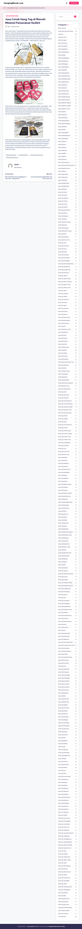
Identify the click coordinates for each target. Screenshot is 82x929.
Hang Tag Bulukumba (63, 186)
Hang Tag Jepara (62, 302)
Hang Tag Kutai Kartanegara (65, 383)
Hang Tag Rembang (63, 693)
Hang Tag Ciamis (62, 192)
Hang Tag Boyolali (63, 177)
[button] (74, 3)
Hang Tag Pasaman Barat (65, 621)
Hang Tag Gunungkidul (64, 260)
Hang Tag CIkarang (63, 198)
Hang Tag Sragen (62, 782)
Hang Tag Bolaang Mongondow (66, 165)
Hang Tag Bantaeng (63, 82)
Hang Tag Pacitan (63, 576)
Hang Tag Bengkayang (64, 135)
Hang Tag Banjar (62, 70)
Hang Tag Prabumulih (63, 669)
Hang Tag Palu (62, 597)
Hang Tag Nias (62, 564)
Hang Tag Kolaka (62, 353)
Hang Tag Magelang (63, 463)
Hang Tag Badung (62, 49)
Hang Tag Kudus (62, 368)
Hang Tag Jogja (62, 305)
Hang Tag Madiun (62, 457)
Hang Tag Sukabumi (63, 788)
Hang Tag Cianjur (62, 195)
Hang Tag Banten (62, 85)
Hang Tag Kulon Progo (64, 371)
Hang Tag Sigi (61, 746)
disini (24, 108)
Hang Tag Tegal (62, 863)
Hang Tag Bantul (62, 88)
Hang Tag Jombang (63, 308)
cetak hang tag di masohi (11, 155)
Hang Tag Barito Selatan (64, 102)
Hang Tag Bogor (62, 159)
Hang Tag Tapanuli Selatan (65, 842)
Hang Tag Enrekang (63, 237)
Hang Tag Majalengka (63, 472)
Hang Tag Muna (62, 550)
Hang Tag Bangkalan (63, 67)
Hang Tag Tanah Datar (64, 824)
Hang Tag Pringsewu (63, 672)
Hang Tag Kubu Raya (63, 365)
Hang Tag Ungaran (63, 892)
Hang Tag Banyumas (63, 93)
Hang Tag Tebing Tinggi (64, 860)
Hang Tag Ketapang (63, 347)
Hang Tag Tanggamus (64, 836)
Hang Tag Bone (62, 171)
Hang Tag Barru (62, 111)
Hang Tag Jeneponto (63, 299)
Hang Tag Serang (62, 731)
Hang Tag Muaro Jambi (64, 547)
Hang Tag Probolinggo (64, 675)
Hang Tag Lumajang (63, 445)
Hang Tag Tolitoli (62, 874)
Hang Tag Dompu (62, 225)
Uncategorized (62, 916)
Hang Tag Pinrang (62, 654)
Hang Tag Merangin (63, 523)
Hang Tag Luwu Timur (63, 451)
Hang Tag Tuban (62, 883)
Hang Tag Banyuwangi (64, 97)
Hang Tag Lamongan (63, 395)
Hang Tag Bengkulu (63, 138)
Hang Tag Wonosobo (63, 904)
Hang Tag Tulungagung (64, 889)
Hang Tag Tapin (62, 851)
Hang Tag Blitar (62, 153)
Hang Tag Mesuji (62, 526)
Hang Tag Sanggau (63, 719)
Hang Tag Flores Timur (64, 240)
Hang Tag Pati (62, 630)
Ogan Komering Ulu (63, 913)
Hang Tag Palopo (62, 594)
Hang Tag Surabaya (63, 809)
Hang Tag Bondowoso (64, 168)
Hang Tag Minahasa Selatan (65, 532)
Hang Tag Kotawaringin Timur (66, 362)
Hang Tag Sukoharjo (63, 794)
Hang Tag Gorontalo (63, 246)
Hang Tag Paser (62, 624)
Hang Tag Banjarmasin (64, 76)
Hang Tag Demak (62, 213)
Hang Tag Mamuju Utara (64, 496)
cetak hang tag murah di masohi (36, 155)
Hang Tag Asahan (63, 46)
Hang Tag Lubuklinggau (64, 442)
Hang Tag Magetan (63, 466)
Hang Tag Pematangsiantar (65, 642)
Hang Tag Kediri (62, 335)
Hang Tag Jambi (62, 290)
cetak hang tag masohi (23, 155)
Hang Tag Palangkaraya (64, 588)
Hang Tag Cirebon (63, 207)
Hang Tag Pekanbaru (63, 639)
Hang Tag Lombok (63, 427)
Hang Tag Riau (62, 696)
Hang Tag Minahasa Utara (65, 535)
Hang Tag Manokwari (63, 508)
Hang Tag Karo (62, 326)
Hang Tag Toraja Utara (64, 877)
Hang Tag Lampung (63, 398)
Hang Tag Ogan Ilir (63, 570)
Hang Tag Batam (62, 114)
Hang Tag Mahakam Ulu (64, 469)
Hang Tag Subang (62, 785)
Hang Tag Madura (62, 460)
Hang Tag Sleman (62, 767)
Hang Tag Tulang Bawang (65, 886)
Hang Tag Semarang (63, 728)
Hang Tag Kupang (62, 377)
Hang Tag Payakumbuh (64, 633)
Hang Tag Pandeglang (64, 603)
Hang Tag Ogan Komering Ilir (65, 573)
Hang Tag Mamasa (63, 487)
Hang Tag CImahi (62, 204)
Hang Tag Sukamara (63, 791)
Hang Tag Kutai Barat (63, 380)
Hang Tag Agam (62, 40)
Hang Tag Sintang (62, 761)
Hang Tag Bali (61, 55)
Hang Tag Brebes (62, 180)
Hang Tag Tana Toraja (64, 818)
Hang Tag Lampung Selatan (65, 403)
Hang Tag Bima (62, 144)
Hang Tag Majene (62, 475)
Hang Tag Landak (62, 415)
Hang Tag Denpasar (63, 216)
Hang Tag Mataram (63, 514)
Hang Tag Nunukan (63, 567)
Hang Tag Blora (62, 156)
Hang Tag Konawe (63, 356)
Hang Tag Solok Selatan (64, 776)
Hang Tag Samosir (63, 714)
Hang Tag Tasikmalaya (64, 857)
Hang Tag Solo (62, 770)
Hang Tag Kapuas (62, 314)
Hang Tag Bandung (63, 61)
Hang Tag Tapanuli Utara (64, 848)
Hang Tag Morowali (63, 541)
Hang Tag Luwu (62, 448)
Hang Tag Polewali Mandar (65, 657)
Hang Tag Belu (62, 129)
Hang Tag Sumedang (63, 803)
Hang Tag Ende (62, 234)
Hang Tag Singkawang (64, 755)
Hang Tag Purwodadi (63, 684)
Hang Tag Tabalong (63, 812)
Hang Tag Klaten (62, 350)
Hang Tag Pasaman (63, 618)
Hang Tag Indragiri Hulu (64, 269)
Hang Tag (60, 34)
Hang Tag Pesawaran (63, 648)
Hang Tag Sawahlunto (64, 725)
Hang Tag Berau (62, 141)
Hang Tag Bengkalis (63, 132)
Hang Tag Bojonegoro (64, 162)
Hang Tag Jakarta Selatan (65, 281)
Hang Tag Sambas (63, 711)
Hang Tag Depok (62, 219)
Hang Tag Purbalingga (64, 678)
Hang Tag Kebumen (63, 332)
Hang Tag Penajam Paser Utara (66, 645)
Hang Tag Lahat (62, 392)
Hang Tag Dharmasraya (64, 222)
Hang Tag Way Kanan (63, 898)
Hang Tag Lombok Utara (64, 439)
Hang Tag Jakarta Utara (64, 287)
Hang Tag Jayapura (63, 293)
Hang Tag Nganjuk (63, 559)
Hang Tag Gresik (62, 252)
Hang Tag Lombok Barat (64, 430)
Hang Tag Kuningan (63, 374)
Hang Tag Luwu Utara (63, 454)
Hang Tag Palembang (63, 591)
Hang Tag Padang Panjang (65, 582)
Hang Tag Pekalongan (64, 636)
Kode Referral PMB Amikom (65, 907)
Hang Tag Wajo (62, 895)
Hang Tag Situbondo (63, 764)
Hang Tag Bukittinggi (63, 183)
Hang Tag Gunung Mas (64, 257)
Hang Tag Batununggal (64, 123)
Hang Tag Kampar (63, 311)
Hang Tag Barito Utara (64, 108)
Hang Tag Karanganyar (64, 320)
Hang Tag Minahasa (63, 529)
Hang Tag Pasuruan (63, 627)
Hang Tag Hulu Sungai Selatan (66, 263)
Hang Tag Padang (63, 579)
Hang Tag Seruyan (63, 734)
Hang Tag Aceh (62, 37)
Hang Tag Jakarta (62, 275)
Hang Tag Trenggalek (63, 880)
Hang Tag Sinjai (62, 758)
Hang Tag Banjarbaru (63, 73)
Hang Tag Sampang (63, 717)
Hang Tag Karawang (63, 323)
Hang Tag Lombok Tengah (65, 433)
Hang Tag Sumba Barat (64, 797)
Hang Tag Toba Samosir (64, 872)
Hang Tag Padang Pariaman (65, 585)
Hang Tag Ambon (62, 43)
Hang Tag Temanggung (64, 866)
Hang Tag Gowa (62, 248)
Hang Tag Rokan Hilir (63, 699)
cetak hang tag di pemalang (65, 31)
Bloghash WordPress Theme (57, 926)
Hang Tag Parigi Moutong (64, 615)
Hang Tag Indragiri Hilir (64, 266)
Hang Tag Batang (62, 117)
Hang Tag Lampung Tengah (65, 407)
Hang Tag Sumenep (63, 806)
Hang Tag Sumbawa (63, 800)
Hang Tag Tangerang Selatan (65, 833)
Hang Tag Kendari (62, 341)
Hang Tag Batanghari (63, 120)
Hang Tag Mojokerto (63, 538)
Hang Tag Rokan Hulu (63, 702)
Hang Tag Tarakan (63, 854)
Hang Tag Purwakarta (64, 681)
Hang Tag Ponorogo (63, 660)
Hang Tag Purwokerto (64, 687)
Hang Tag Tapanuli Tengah (65, 845)
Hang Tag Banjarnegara (64, 79)
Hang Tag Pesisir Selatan (64, 651)
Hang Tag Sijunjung (63, 749)
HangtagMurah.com (13, 3)
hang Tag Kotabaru (63, 359)
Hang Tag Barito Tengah (64, 105)
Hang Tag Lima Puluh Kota (65, 424)
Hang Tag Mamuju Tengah (65, 493)
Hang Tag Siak (62, 737)
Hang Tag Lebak (62, 421)
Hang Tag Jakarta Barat (64, 278)
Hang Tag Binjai (62, 147)
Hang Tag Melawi (62, 520)
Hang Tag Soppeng (63, 779)
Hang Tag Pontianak (63, 663)
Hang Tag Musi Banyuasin (64, 553)
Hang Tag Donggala (63, 228)
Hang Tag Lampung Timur (65, 409)
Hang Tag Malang (62, 481)
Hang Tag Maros (62, 511)
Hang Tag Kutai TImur (63, 386)
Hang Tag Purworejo (63, 690)
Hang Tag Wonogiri (63, 901)
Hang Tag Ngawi (62, 562)
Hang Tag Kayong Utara (64, 329)
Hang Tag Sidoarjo (63, 743)
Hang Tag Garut (62, 243)
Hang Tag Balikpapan (63, 58)
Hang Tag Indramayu (63, 272)
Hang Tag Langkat (63, 418)
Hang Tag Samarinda (63, 708)
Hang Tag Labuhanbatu (64, 389)
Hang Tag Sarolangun (63, 722)
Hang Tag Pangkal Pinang (65, 609)
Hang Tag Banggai (63, 64)
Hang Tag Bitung (62, 150)
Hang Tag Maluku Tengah (12, 15)
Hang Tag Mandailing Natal (65, 502)
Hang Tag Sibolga (62, 740)
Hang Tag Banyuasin (63, 91)
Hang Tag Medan (62, 517)
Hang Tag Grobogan (63, 254)
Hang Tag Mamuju (62, 490)
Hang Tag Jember (62, 296)
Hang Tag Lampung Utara (65, 412)
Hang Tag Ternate (63, 869)
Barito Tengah (62, 28)
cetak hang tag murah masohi (12, 157)
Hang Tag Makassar (63, 478)
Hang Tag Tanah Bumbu (64, 821)
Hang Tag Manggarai (63, 505)
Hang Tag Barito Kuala (64, 99)
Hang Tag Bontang (63, 174)
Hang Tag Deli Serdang (64, 210)
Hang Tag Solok (62, 773)
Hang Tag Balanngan (63, 52)
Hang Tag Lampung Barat (64, 401)
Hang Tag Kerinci (62, 344)
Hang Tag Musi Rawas (64, 556)
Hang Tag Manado (63, 499)
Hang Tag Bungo (62, 189)
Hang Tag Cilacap (63, 201)
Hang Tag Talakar (62, 815)
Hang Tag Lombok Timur (64, 436)
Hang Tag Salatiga (63, 705)
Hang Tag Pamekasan (64, 600)
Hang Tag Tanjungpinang (64, 839)
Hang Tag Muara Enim (63, 544)
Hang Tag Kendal (62, 338)
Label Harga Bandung (63, 910)
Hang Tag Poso (62, 666)
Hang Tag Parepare (63, 612)
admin (16, 164)
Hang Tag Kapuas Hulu (64, 317)
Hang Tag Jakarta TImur (64, 284)
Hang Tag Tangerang (63, 830)
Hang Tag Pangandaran (64, 606)
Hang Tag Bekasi (62, 126)
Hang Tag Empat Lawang (64, 231)
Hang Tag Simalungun (63, 752)
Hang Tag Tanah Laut (63, 827)
